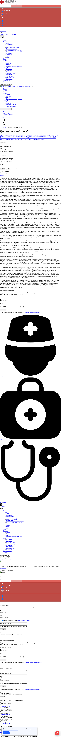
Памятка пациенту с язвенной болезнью (39, 138)
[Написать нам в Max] (4, 123)
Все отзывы (3, 175)
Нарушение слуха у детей (21, 138)
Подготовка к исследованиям (14, 99)
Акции (8, 94)
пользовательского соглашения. (33, 312)
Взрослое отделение (5, 135)
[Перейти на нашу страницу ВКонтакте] (4, 124)
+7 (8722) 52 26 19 (5, 117)
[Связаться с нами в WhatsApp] (4, 120)
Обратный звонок (8, 114)
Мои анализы (6, 111)
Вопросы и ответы (11, 104)
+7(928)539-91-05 (6, 559)
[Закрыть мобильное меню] (32, 86)
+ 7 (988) (5, 706)
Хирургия (35, 139)
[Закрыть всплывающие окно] (0, 576)
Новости (8, 96)
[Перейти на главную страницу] (16, 86)
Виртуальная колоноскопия (35, 136)
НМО (42, 139)
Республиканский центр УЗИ (18, 139)
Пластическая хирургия (45, 135)
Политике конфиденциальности (10, 730)
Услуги (5, 90)
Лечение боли (17, 135)
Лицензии (9, 103)
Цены (4, 91)
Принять (6, 732)
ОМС (39, 139)
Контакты (9, 101)
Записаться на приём (6, 84)
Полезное (5, 93)
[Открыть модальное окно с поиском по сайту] (1, 36)
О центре (5, 100)
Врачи (5, 89)
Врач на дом (6, 113)
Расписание (3, 31)
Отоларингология (9, 138)
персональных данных (24, 620)
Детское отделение (34, 135)
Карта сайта (3, 568)
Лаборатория (29, 139)
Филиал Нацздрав (11, 106)
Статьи (8, 97)
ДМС (12, 135)
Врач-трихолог (24, 136)
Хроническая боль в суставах (12, 136)
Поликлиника (25, 135)
